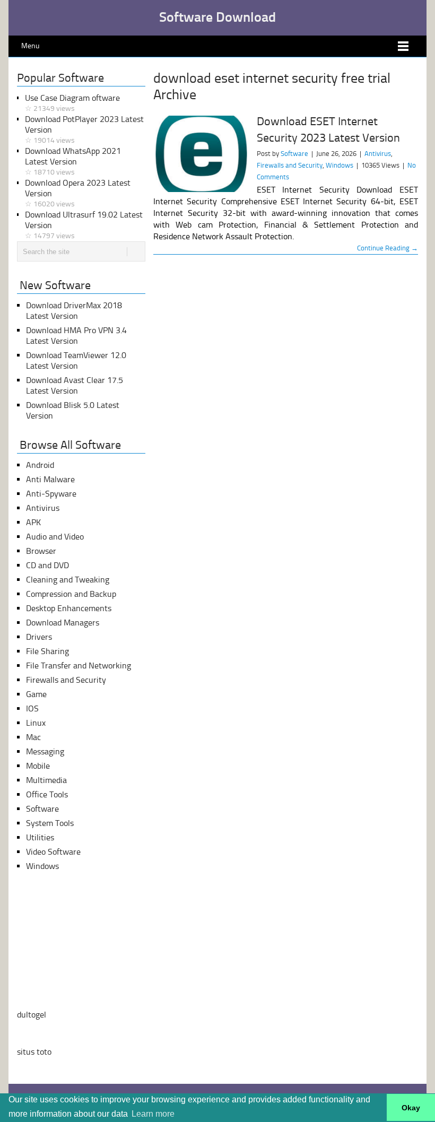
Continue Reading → (387, 248)
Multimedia (46, 780)
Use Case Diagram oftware (72, 103)
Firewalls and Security (290, 165)
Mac (33, 737)
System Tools (50, 823)
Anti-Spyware (51, 494)
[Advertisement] (81, 941)
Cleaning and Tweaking (67, 580)
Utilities (40, 837)
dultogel (31, 1015)
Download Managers (62, 622)
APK (33, 522)
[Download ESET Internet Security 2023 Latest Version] (201, 154)
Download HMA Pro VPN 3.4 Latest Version (76, 335)
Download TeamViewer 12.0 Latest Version (76, 360)
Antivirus (377, 154)
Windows (339, 165)
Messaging (45, 751)
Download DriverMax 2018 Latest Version (74, 310)
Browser (41, 551)
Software (294, 154)
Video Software (53, 852)
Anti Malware (50, 479)
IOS (32, 708)
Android (40, 465)
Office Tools (47, 794)
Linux (36, 723)
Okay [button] (411, 1107)
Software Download (217, 17)
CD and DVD (47, 565)
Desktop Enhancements (68, 608)
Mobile (38, 766)
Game (36, 694)
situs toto (34, 1052)
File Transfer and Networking (78, 665)
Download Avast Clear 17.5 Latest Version (74, 385)
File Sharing (47, 651)
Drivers (39, 637)
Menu (30, 45)
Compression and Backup (71, 594)
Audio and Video (55, 537)
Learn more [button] (153, 1113)
